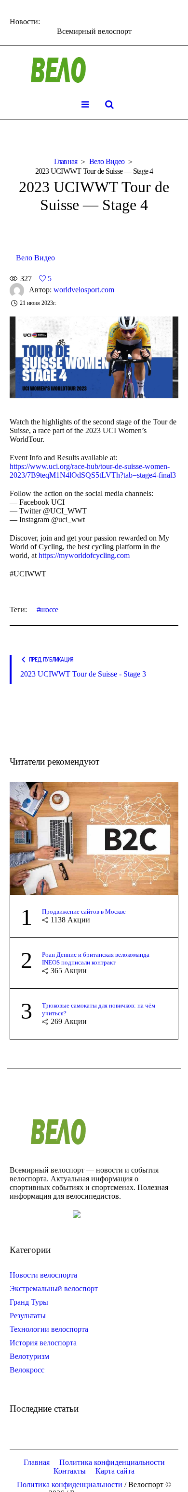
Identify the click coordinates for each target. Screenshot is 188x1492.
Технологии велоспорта (49, 1329)
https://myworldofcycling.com (84, 555)
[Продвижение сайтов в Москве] (94, 837)
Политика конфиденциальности (112, 1462)
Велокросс (27, 1370)
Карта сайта (114, 1471)
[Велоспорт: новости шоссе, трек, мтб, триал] (94, 70)
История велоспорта (43, 1343)
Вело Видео (107, 161)
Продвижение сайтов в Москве (84, 911)
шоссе (49, 609)
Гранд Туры (29, 1302)
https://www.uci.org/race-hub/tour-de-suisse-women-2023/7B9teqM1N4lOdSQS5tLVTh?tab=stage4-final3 (93, 470)
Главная (66, 161)
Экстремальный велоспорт (54, 1288)
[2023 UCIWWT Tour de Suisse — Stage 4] (94, 356)
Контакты (70, 1471)
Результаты (28, 1315)
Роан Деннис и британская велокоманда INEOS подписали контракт (95, 958)
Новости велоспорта (43, 1275)
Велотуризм (29, 1356)
